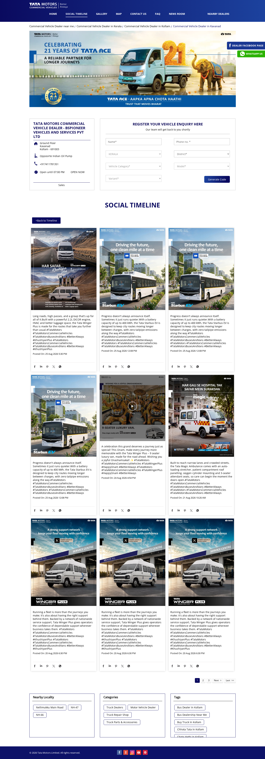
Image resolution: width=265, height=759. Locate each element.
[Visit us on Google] (126, 752)
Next (216, 680)
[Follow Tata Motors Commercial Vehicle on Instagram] (132, 752)
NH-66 (40, 714)
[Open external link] (246, 48)
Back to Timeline (46, 220)
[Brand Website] (145, 752)
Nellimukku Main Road (49, 707)
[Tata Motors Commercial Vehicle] (48, 6)
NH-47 (74, 707)
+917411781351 (49, 164)
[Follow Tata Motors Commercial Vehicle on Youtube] (139, 752)
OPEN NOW (78, 172)
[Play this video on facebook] (132, 408)
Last (228, 680)
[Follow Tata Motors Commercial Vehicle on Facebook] (119, 752)
